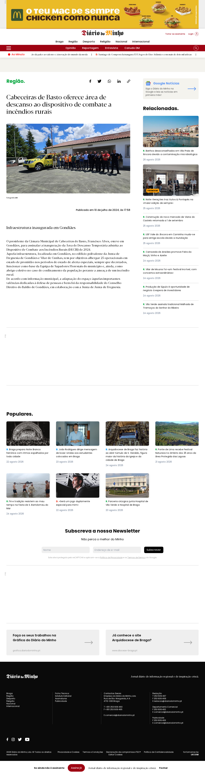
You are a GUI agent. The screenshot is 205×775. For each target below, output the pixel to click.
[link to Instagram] (13, 739)
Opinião (71, 48)
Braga (59, 41)
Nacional (121, 41)
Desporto (89, 41)
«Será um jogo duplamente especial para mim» (73, 477)
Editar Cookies (116, 754)
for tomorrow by (191, 753)
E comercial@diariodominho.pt (119, 715)
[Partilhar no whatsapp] (109, 81)
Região (73, 41)
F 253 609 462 (159, 709)
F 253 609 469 (159, 698)
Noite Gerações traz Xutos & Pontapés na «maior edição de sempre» (170, 168)
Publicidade (61, 701)
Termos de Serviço (136, 557)
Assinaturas (61, 698)
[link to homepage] (102, 33)
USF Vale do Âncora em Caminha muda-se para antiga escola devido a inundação (170, 236)
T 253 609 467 (159, 696)
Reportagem (90, 48)
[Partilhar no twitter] (100, 81)
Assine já (76, 768)
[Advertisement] (102, 356)
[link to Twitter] (20, 739)
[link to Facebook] (7, 739)
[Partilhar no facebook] (90, 81)
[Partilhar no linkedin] (119, 81)
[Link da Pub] (102, 14)
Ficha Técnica (62, 693)
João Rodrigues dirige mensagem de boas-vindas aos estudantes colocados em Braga (77, 427)
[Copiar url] (128, 81)
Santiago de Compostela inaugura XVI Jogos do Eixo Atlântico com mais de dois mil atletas (121, 54)
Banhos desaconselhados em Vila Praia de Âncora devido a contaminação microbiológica (170, 121)
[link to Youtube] (27, 739)
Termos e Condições (93, 752)
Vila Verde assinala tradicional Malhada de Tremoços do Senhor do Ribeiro (169, 306)
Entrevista (111, 48)
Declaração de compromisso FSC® (123, 752)
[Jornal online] (23, 35)
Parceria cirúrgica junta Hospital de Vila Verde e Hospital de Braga (127, 479)
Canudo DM (132, 48)
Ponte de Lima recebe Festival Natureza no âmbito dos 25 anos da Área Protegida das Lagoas (176, 427)
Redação (157, 693)
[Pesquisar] (196, 48)
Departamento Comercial (165, 707)
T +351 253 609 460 (113, 706)
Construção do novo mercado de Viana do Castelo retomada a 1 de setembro (169, 219)
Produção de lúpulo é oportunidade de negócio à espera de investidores (168, 289)
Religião (105, 41)
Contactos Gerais (112, 693)
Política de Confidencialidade (158, 752)
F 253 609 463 (159, 720)
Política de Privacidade (111, 557)
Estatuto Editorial (63, 696)
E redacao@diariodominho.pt (167, 701)
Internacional (141, 41)
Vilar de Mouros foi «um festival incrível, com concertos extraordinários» (168, 271)
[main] (102, 367)
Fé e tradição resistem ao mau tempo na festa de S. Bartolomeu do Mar (28, 479)
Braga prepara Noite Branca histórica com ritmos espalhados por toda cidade (25, 427)
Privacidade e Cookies (68, 752)
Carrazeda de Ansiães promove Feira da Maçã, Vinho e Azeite (169, 254)
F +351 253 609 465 (113, 709)
